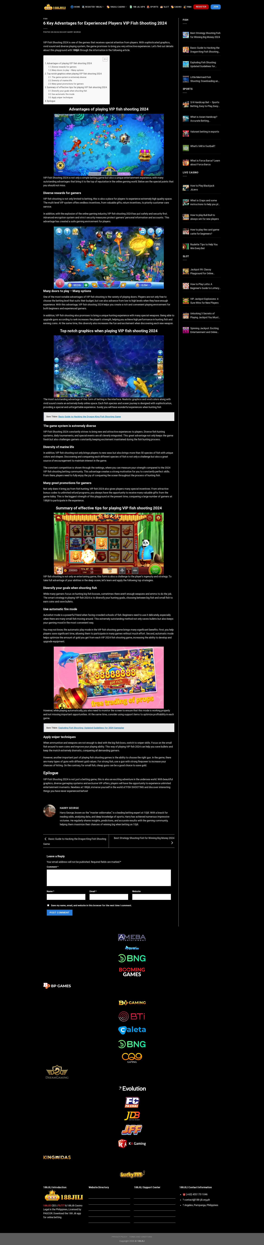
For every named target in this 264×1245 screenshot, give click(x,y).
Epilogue (51, 101)
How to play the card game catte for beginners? (204, 231)
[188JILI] (55, 7)
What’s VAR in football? (202, 146)
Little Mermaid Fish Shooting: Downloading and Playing (204, 79)
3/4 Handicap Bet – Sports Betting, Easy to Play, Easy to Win (204, 104)
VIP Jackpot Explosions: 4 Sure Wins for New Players (204, 301)
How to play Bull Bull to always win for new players (204, 217)
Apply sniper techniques (62, 97)
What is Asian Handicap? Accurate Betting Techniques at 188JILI (203, 119)
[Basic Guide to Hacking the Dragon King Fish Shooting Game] (186, 50)
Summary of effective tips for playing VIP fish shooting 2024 (77, 87)
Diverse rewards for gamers (64, 67)
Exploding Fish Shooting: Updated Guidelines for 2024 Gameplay (203, 64)
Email (93, 891)
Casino (178, 7)
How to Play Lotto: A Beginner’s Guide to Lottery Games (204, 286)
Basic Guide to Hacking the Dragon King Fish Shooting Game (204, 50)
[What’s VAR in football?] (186, 148)
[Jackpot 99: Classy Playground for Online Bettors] (186, 271)
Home (77, 7)
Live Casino (191, 172)
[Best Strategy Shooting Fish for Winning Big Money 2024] (186, 35)
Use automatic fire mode (63, 94)
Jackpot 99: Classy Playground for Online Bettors (201, 271)
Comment (52, 867)
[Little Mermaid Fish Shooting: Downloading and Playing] (186, 79)
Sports (154, 7)
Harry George (74, 32)
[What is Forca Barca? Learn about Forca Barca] (186, 162)
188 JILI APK (139, 7)
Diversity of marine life (62, 80)
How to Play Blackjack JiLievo (202, 187)
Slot (166, 7)
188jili (76, 50)
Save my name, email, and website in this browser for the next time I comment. (91, 905)
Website (136, 891)
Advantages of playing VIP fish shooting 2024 (69, 63)
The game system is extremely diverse (69, 77)
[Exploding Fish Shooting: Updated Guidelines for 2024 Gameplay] (186, 64)
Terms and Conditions (140, 1237)
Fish (189, 7)
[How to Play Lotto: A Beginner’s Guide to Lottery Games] (186, 286)
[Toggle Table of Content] (104, 59)
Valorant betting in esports (204, 131)
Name (50, 891)
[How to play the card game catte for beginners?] (186, 231)
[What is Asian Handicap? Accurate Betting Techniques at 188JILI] (186, 119)
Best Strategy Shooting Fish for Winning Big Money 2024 (205, 35)
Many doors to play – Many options (68, 70)
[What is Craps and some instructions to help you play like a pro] (186, 202)
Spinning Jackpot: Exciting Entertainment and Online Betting (204, 330)
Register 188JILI (93, 7)
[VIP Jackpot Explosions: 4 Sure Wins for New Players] (186, 301)
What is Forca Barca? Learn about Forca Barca (205, 162)
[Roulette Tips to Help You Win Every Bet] (186, 246)
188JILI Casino (117, 7)
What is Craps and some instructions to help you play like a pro (205, 202)
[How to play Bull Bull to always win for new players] (186, 217)
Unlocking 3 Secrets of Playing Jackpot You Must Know (204, 315)
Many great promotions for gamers (68, 84)
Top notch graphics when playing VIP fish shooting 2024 (74, 73)
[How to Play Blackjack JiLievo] (186, 187)
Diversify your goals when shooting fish (69, 91)
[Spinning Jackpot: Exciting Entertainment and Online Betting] (186, 330)
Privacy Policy (119, 1237)
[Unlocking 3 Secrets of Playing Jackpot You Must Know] (186, 315)
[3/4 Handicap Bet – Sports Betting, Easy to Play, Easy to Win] (186, 104)
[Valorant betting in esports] (186, 133)
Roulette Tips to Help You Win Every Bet (204, 246)
